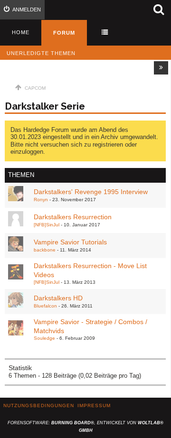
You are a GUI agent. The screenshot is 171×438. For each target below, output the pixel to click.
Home (20, 32)
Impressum (94, 405)
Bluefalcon (45, 305)
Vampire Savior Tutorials (70, 242)
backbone (45, 249)
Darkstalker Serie (45, 106)
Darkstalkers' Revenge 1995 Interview (91, 192)
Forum (64, 33)
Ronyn (41, 199)
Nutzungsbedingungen (38, 405)
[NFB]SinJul (46, 224)
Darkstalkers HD (58, 298)
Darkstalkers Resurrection (73, 217)
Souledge (44, 338)
